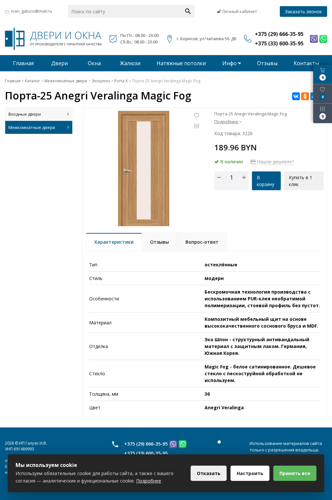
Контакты (306, 63)
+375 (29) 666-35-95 (146, 444)
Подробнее (148, 481)
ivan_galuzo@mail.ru (31, 11)
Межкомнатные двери (31, 127)
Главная (23, 63)
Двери (59, 63)
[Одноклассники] (305, 96)
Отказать (208, 473)
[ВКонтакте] (296, 96)
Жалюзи (130, 63)
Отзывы (267, 63)
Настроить (250, 473)
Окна (94, 63)
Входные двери (24, 114)
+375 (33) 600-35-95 (146, 453)
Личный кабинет (239, 11)
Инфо (230, 63)
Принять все (294, 473)
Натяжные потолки (181, 63)
